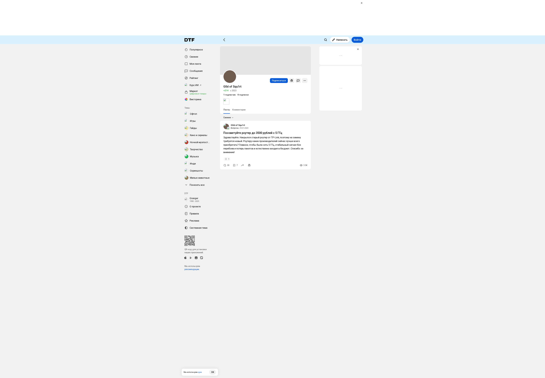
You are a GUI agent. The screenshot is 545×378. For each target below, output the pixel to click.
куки (200, 372)
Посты (226, 109)
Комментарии (239, 109)
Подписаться (279, 80)
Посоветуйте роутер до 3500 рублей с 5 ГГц (252, 133)
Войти (357, 39)
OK (212, 372)
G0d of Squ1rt (238, 125)
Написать (342, 39)
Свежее (227, 117)
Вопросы (235, 128)
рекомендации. (192, 269)
